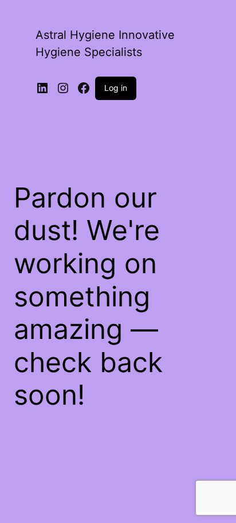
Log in (115, 88)
